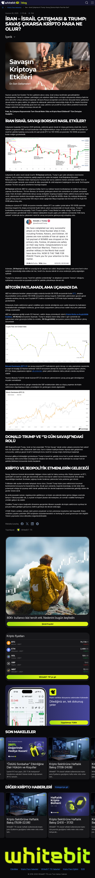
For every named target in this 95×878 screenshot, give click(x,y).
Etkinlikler (14, 869)
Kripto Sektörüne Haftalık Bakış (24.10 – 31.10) (65, 821)
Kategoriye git (61, 787)
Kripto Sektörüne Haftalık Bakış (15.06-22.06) (23, 821)
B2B (83, 869)
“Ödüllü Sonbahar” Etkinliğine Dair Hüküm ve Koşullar (25, 765)
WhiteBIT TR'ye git (47, 677)
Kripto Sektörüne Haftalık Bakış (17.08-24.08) (65, 765)
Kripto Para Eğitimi (70, 869)
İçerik (8, 37)
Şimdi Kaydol (47, 624)
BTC (74, 293)
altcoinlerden (37, 371)
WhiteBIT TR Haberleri (50, 869)
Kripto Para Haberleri (14, 7)
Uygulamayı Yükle (69, 722)
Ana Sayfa (3, 7)
